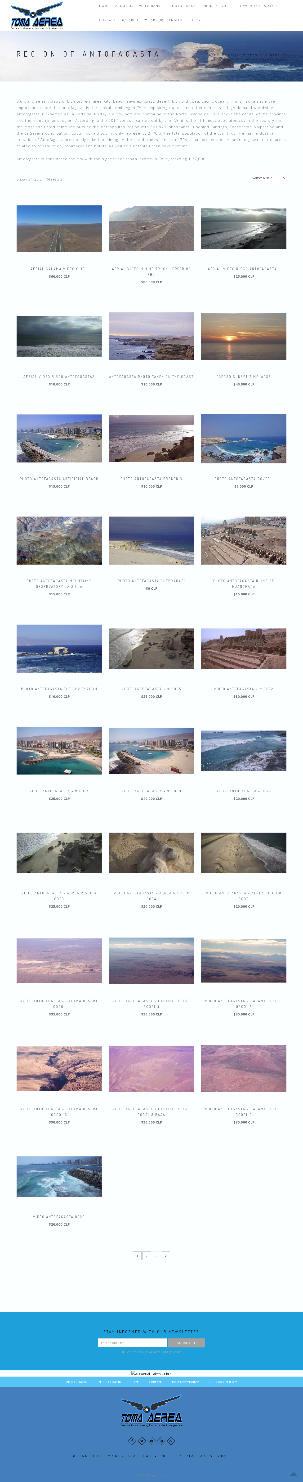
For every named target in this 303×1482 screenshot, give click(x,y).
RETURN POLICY (223, 1381)
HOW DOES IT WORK (257, 6)
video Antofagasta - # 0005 (151, 689)
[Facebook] (132, 1441)
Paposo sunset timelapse (244, 376)
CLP (195, 20)
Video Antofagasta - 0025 (244, 791)
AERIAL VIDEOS (243, 55)
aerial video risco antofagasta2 (59, 376)
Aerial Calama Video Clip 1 (59, 269)
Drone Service (217, 6)
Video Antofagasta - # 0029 (152, 791)
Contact (107, 20)
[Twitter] (142, 1441)
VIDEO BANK (150, 6)
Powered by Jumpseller (151, 1475)
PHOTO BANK (182, 6)
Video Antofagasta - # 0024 (59, 791)
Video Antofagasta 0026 (59, 1217)
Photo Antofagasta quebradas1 (151, 581)
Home (214, 55)
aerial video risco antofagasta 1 (244, 269)
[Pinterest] (152, 1441)
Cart (135, 1381)
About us (124, 6)
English (176, 20)
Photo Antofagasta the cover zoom (59, 689)
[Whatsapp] (171, 1441)
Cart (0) (155, 20)
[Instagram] (161, 1441)
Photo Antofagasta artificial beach (59, 478)
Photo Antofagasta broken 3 (151, 478)
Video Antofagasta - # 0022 (244, 689)
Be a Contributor (185, 1381)
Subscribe (186, 1343)
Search (131, 20)
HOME (104, 6)
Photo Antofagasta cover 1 (244, 478)
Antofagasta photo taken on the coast (151, 376)
